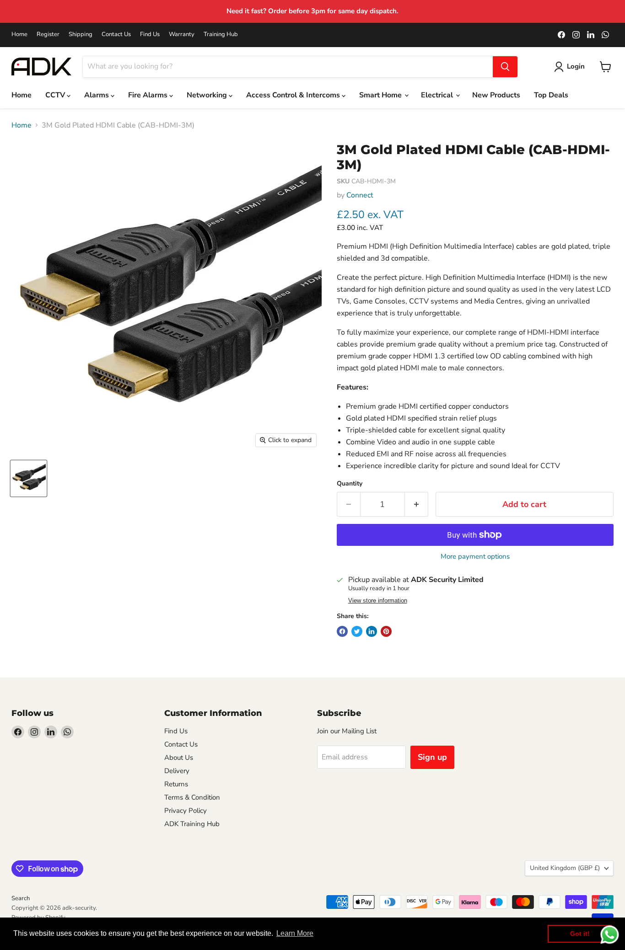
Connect (359, 195)
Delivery (176, 770)
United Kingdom (565, 868)
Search (20, 898)
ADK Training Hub (192, 823)
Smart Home (381, 95)
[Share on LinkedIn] (371, 631)
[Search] (505, 66)
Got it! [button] (580, 933)
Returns (176, 784)
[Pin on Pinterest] (386, 631)
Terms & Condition (192, 797)
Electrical (438, 95)
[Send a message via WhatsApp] (609, 934)
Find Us (150, 34)
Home (19, 34)
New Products (496, 95)
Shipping (80, 34)
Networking (208, 95)
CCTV (56, 95)
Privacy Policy (185, 810)
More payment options (475, 556)
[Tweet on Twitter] (356, 631)
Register (48, 34)
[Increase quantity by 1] (416, 504)
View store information (377, 601)
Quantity (349, 483)
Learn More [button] (294, 933)
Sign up (432, 757)
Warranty (181, 34)
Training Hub (221, 34)
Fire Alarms (148, 95)
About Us (178, 757)
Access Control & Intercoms (294, 95)
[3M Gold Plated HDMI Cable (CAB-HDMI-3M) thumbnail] (29, 478)
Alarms (97, 95)
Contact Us (116, 34)
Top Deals (551, 95)
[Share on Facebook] (342, 631)
